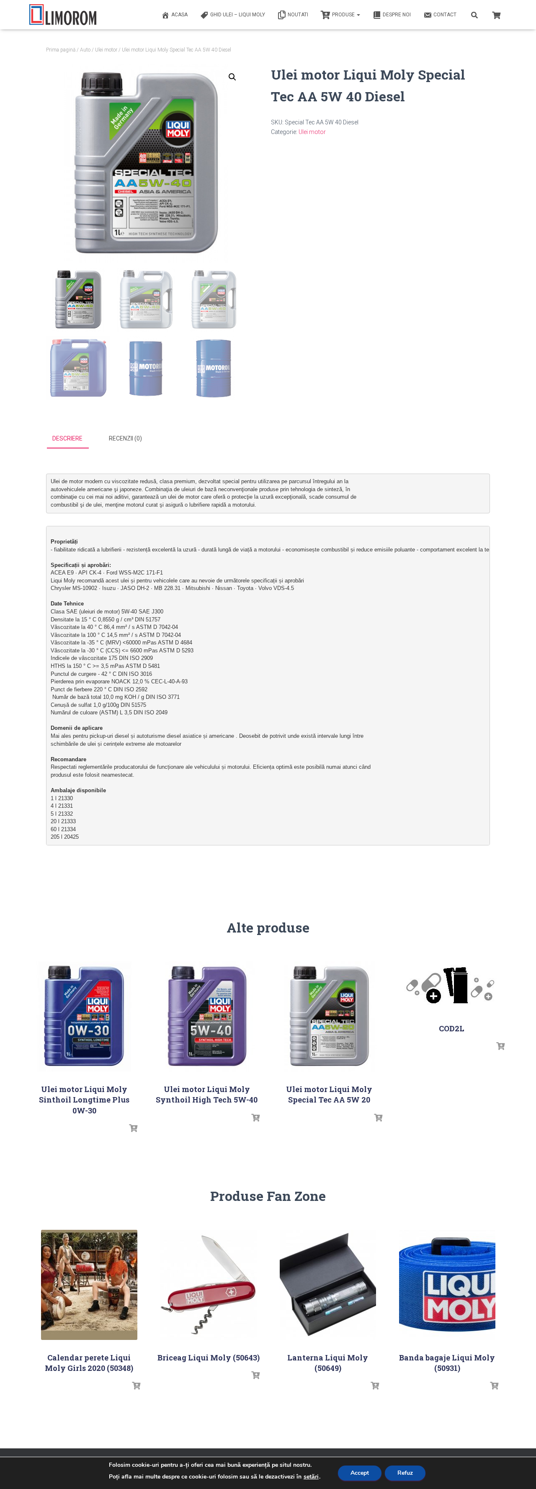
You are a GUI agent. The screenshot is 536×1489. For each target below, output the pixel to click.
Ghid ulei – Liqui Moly (237, 15)
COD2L (451, 1028)
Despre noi (397, 15)
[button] (232, 77)
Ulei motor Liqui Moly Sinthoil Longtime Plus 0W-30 (84, 1099)
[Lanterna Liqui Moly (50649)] (328, 1285)
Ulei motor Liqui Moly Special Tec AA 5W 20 (329, 1094)
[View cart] (496, 14)
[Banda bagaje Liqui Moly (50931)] (447, 1285)
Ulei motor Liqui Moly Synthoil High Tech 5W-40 (207, 1094)
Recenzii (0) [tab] (125, 438)
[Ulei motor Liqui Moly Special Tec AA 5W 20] (329, 1016)
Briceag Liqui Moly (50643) (208, 1357)
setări (311, 1477)
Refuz (405, 1473)
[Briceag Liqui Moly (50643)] (208, 1285)
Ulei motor (106, 50)
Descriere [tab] (67, 438)
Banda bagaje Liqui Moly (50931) (447, 1362)
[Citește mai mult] (133, 1128)
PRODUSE (344, 15)
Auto (85, 50)
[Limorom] (63, 14)
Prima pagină (60, 50)
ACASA (179, 15)
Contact (444, 15)
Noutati (298, 15)
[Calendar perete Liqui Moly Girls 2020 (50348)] (89, 1285)
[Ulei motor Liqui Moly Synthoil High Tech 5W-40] (207, 1016)
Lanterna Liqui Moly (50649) (327, 1362)
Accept (359, 1473)
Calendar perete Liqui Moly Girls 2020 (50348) (89, 1362)
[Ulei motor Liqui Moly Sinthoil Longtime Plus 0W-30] (84, 1016)
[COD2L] (452, 986)
